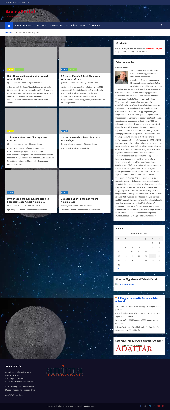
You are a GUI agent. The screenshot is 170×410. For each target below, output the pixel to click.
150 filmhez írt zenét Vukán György (130, 306)
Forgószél (20, 70)
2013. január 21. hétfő (17, 206)
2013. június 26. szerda (18, 144)
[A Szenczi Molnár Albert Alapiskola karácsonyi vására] (85, 60)
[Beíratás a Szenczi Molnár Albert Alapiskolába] (85, 182)
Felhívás (11, 70)
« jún (117, 269)
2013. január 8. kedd (70, 206)
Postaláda (71, 25)
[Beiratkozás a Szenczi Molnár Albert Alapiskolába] (31, 60)
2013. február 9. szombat (72, 144)
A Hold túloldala (89, 25)
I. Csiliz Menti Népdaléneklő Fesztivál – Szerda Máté (137, 327)
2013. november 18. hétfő (73, 83)
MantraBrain (89, 406)
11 (126, 252)
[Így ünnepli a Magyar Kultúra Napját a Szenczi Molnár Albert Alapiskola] (31, 182)
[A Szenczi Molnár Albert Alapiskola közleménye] (85, 121)
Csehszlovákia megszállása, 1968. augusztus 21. (135, 313)
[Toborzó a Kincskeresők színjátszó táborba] (31, 121)
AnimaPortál (20, 11)
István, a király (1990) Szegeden (128, 320)
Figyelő (64, 70)
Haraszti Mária (36, 83)
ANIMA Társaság (23, 25)
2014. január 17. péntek (18, 83)
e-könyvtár (56, 25)
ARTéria (41, 25)
